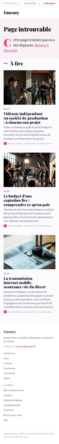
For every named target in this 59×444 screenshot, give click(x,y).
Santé (7, 378)
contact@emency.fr (26, 346)
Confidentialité (12, 405)
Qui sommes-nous (14, 390)
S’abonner (49, 3)
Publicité (9, 410)
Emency (11, 12)
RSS (6, 420)
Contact (8, 395)
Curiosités (9, 373)
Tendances (9, 368)
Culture (8, 363)
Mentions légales (13, 400)
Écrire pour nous (13, 415)
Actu (6, 358)
